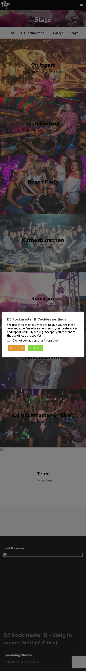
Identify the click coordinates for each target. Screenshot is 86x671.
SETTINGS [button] (16, 348)
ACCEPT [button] (36, 348)
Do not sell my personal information (36, 340)
